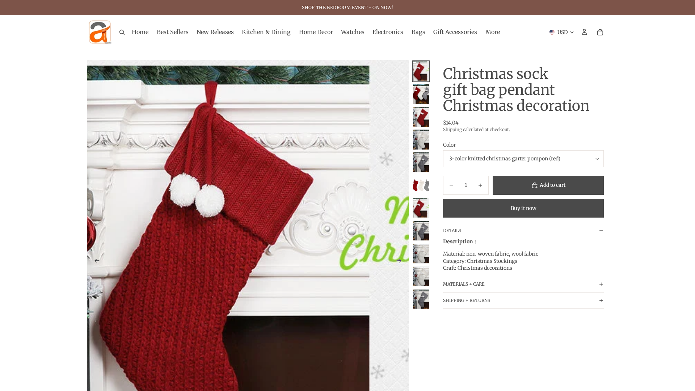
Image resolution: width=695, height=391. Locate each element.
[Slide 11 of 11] (421, 299)
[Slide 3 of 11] (421, 117)
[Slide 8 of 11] (421, 231)
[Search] (122, 32)
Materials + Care (464, 284)
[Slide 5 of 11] (421, 162)
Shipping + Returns (466, 300)
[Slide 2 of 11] (421, 94)
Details (452, 230)
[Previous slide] (95, 262)
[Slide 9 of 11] (421, 254)
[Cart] (600, 32)
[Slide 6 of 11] (421, 185)
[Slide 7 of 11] (421, 208)
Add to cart (552, 185)
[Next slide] (401, 262)
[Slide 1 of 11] (421, 71)
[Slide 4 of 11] (421, 140)
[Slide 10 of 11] (421, 276)
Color (449, 145)
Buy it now (523, 208)
